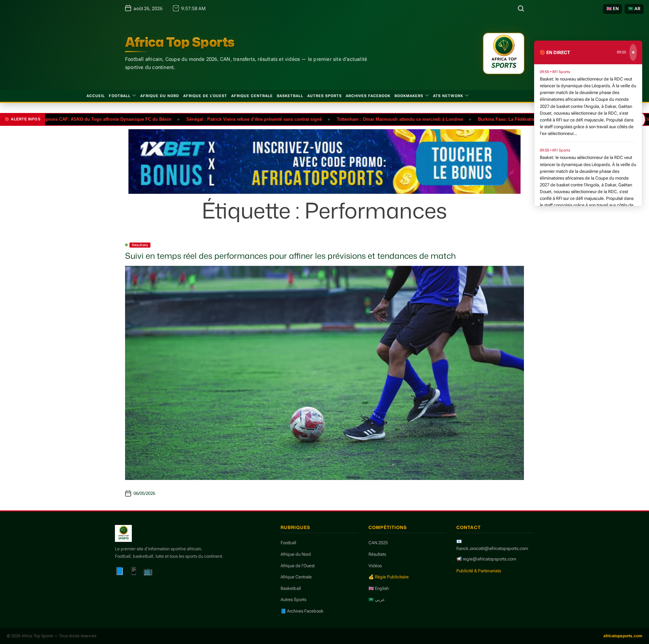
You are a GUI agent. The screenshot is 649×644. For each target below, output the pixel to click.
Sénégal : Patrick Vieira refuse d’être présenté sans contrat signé (233, 118)
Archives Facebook (368, 96)
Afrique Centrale (252, 96)
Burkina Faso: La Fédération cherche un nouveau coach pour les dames (532, 118)
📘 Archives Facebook (302, 611)
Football (119, 96)
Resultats (140, 245)
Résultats (377, 554)
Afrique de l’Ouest (205, 96)
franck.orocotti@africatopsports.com (492, 548)
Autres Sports (324, 96)
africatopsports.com (622, 636)
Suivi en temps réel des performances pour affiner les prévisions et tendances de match (290, 255)
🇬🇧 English (378, 588)
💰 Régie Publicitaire (388, 576)
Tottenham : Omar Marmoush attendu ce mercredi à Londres (379, 118)
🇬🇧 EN (612, 8)
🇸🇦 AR (634, 8)
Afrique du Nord (159, 96)
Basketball (290, 96)
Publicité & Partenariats (478, 570)
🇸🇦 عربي (376, 599)
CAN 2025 (378, 542)
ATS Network (448, 96)
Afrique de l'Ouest (298, 565)
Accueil (96, 96)
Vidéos (375, 565)
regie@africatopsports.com (489, 558)
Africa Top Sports (180, 42)
